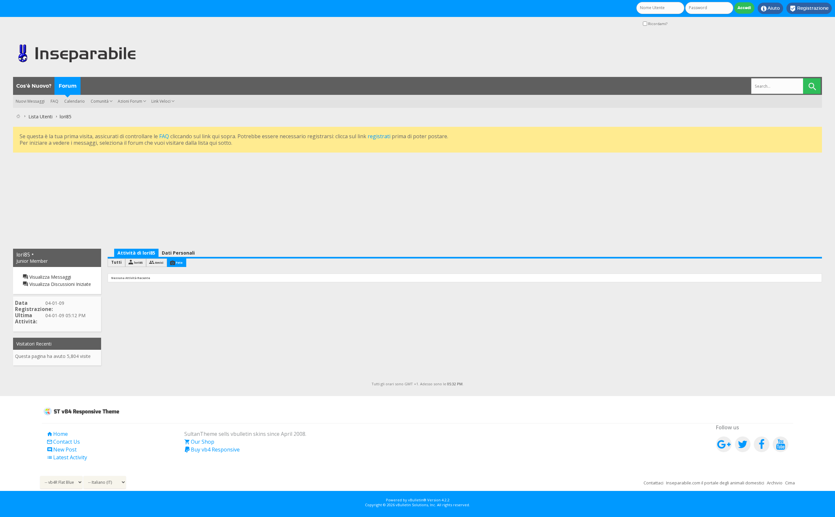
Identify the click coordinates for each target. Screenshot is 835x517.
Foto (179, 262)
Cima (790, 483)
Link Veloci (161, 101)
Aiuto (770, 8)
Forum (68, 85)
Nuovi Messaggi (30, 101)
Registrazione (809, 8)
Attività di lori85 (136, 253)
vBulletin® (417, 499)
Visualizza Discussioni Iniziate (59, 284)
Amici (159, 262)
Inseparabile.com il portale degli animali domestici (715, 483)
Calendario (74, 101)
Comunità (100, 101)
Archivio (774, 483)
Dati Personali (178, 253)
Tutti (116, 262)
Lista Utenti (40, 116)
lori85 (138, 262)
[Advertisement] (208, 199)
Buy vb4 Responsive (212, 449)
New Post (62, 449)
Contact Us (63, 441)
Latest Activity (67, 457)
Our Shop (199, 441)
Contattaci (653, 483)
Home (57, 433)
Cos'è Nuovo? (33, 85)
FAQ (54, 101)
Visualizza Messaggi (49, 277)
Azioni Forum (130, 101)
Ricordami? (657, 23)
